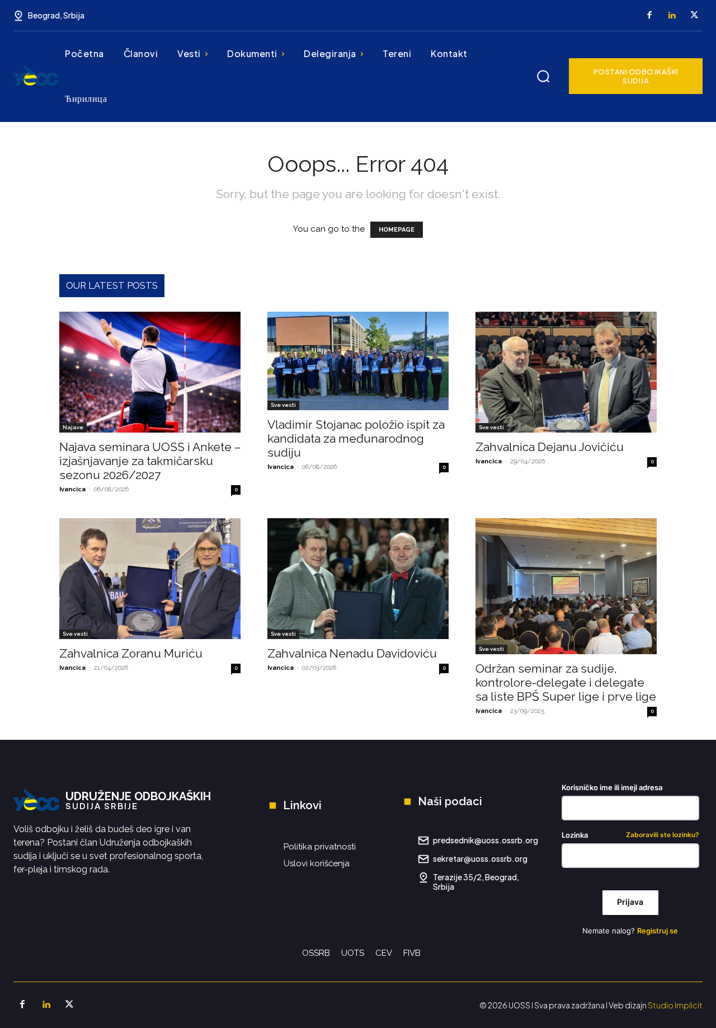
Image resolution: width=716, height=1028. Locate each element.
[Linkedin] (671, 15)
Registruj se (657, 930)
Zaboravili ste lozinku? (662, 835)
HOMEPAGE (396, 229)
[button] (543, 76)
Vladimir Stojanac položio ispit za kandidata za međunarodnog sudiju (356, 438)
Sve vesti (283, 405)
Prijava (630, 902)
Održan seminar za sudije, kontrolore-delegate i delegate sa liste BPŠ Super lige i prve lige (565, 682)
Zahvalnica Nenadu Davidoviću (352, 653)
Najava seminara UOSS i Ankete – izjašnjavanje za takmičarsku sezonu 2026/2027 (150, 461)
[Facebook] (649, 15)
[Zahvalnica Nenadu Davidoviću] (358, 578)
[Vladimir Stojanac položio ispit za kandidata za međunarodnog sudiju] (358, 361)
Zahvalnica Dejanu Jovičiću (549, 447)
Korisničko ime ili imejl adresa (612, 787)
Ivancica (72, 489)
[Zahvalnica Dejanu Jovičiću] (566, 372)
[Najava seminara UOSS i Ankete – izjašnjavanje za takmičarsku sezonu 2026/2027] (150, 372)
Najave (73, 427)
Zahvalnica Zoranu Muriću (130, 653)
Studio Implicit (675, 1005)
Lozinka (630, 835)
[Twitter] (694, 15)
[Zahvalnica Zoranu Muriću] (150, 578)
